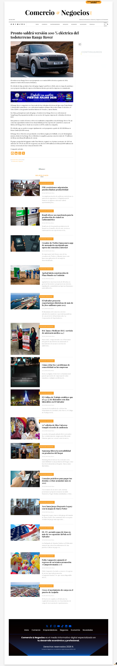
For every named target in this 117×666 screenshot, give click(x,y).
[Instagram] (54, 626)
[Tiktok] (62, 626)
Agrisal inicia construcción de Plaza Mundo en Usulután (55, 274)
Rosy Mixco (51, 223)
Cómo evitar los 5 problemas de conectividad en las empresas (56, 366)
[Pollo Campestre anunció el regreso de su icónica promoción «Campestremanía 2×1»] (25, 563)
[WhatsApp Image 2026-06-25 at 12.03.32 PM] (42, 96)
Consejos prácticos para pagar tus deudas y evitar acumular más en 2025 (57, 480)
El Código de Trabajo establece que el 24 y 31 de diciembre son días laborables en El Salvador (57, 399)
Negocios (65, 24)
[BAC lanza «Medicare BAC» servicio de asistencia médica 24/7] (25, 339)
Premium (92, 24)
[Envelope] (70, 626)
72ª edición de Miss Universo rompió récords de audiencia (55, 426)
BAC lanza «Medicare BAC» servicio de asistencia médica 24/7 (57, 331)
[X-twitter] (47, 626)
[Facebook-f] (51, 626)
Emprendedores (55, 24)
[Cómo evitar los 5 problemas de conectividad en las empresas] (25, 372)
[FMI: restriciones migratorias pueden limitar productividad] (25, 188)
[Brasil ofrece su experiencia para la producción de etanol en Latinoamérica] (25, 216)
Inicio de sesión (105, 24)
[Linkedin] (66, 626)
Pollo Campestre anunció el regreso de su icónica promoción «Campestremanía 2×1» (56, 562)
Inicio (37, 24)
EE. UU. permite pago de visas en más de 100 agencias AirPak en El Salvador (56, 534)
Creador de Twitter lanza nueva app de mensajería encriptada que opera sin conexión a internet (57, 245)
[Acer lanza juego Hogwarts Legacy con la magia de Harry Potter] (25, 507)
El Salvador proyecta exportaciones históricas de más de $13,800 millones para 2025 (57, 302)
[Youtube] (58, 626)
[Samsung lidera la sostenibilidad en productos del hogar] (25, 451)
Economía (74, 24)
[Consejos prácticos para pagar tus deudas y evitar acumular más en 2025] (25, 479)
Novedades (83, 24)
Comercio (44, 24)
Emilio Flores (15, 159)
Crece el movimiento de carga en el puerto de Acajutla (57, 591)
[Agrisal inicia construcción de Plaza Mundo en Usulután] (25, 275)
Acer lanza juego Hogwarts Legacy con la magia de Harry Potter (57, 507)
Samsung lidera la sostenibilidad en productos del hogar (56, 452)
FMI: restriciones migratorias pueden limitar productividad (55, 188)
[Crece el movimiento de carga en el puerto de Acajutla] (25, 589)
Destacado (15, 161)
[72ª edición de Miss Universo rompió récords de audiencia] (25, 428)
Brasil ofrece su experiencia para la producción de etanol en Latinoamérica (57, 217)
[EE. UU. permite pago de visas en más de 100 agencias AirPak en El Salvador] (25, 532)
